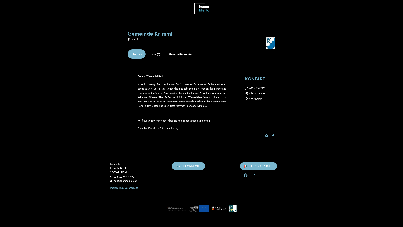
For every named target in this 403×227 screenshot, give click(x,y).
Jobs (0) (155, 54)
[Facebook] (246, 175)
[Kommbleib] (201, 8)
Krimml (134, 39)
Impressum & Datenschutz (124, 187)
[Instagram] (253, 175)
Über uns (136, 54)
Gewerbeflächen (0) (180, 54)
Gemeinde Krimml (150, 33)
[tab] (137, 54)
